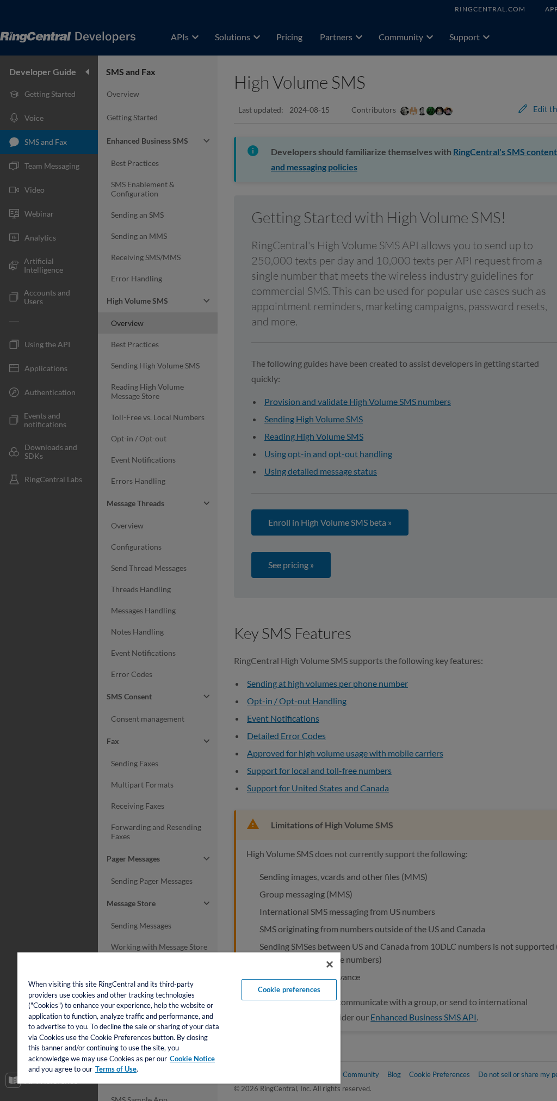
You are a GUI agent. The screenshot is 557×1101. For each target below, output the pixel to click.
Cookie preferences (289, 989)
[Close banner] (329, 964)
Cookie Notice (192, 1058)
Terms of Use (116, 1069)
